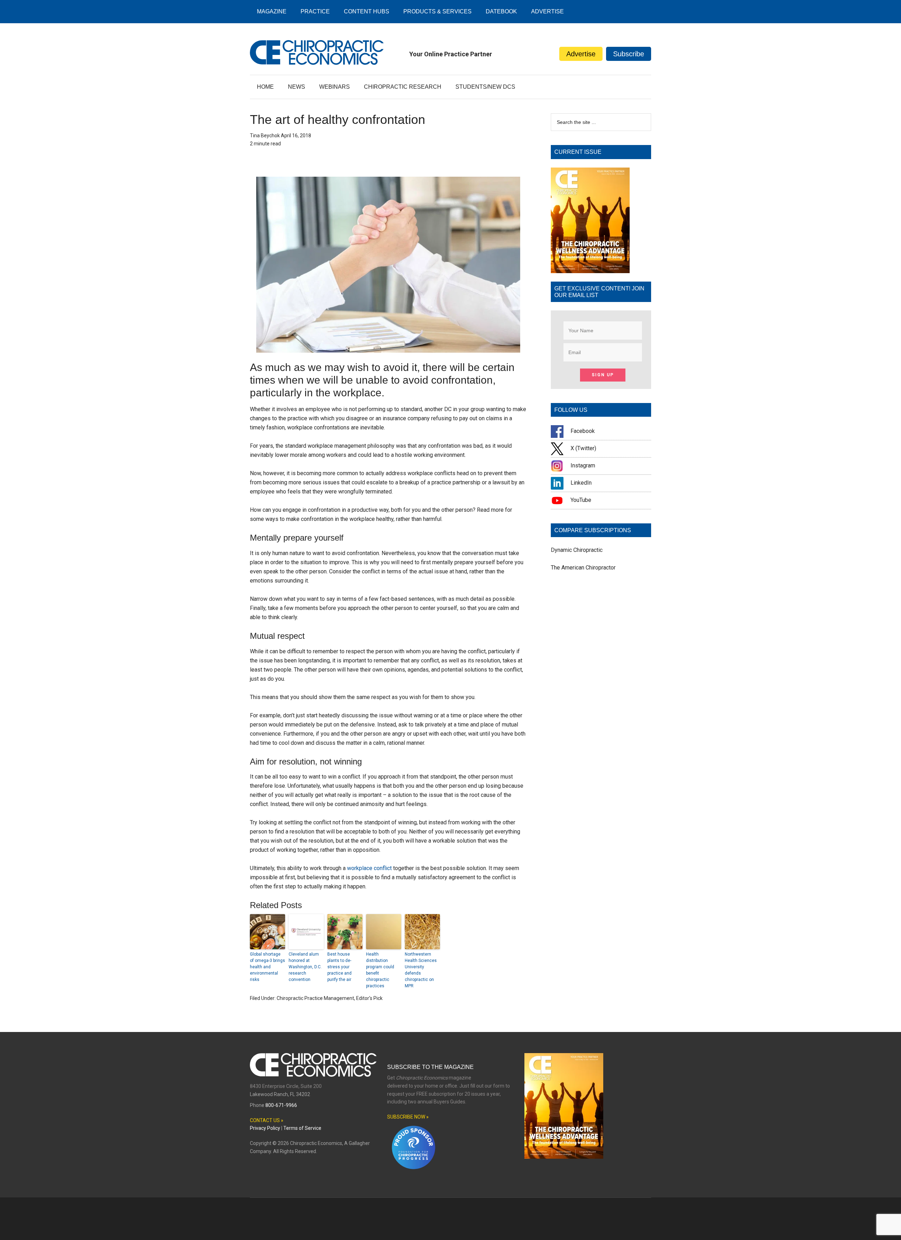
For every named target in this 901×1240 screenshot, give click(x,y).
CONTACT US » (266, 1120)
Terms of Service (302, 1128)
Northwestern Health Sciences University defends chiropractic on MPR (421, 970)
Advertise (581, 54)
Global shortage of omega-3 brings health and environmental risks (267, 967)
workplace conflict (369, 868)
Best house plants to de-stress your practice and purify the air (339, 967)
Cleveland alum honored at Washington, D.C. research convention (305, 967)
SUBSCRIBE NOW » (408, 1117)
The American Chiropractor (583, 567)
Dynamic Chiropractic (577, 550)
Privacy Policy (265, 1128)
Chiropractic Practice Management (315, 998)
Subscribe (628, 54)
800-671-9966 (281, 1105)
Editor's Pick (369, 998)
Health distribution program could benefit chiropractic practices (380, 970)
